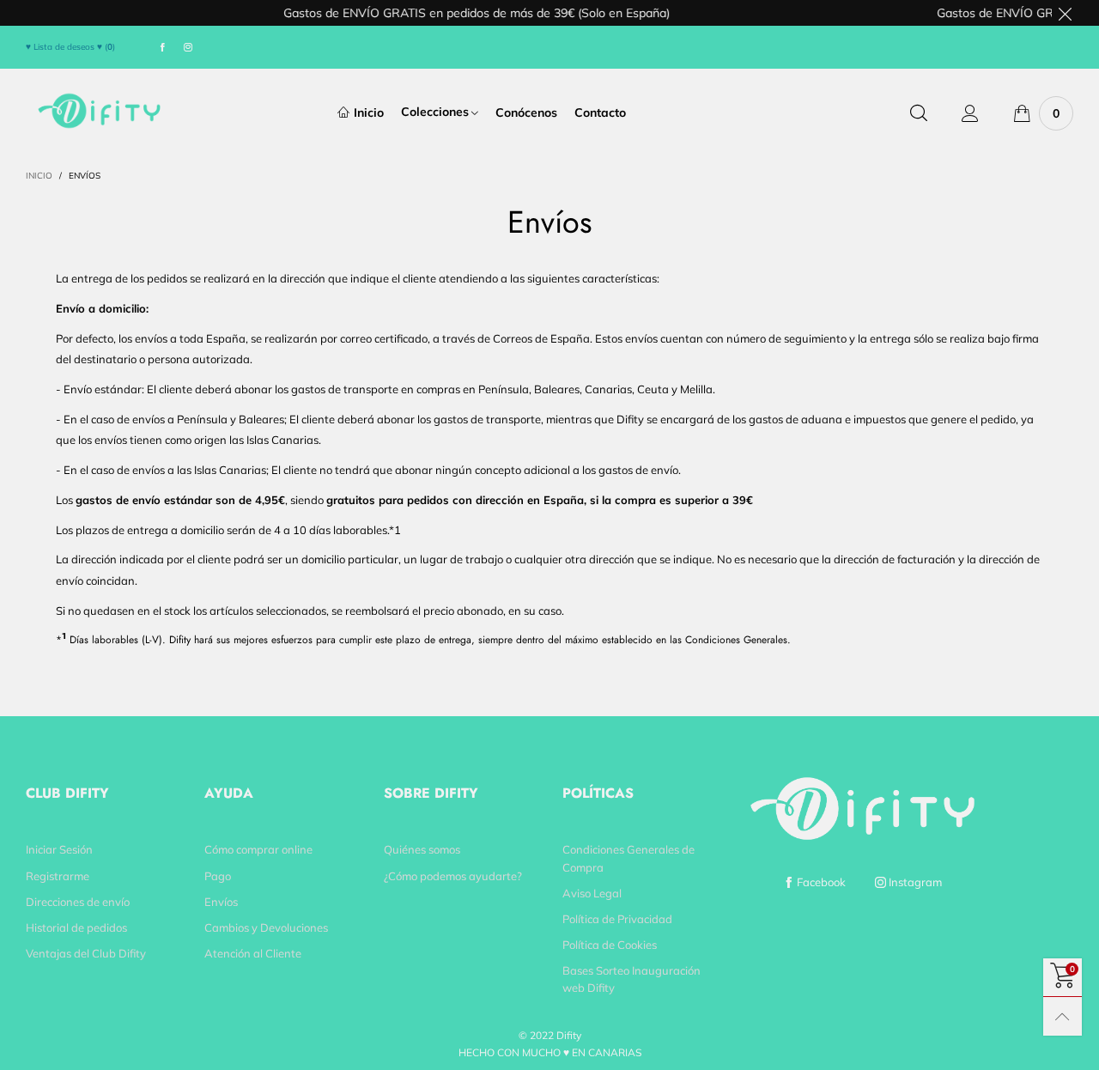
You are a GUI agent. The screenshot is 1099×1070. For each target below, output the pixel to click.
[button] (493, 166)
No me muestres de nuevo (559, 292)
